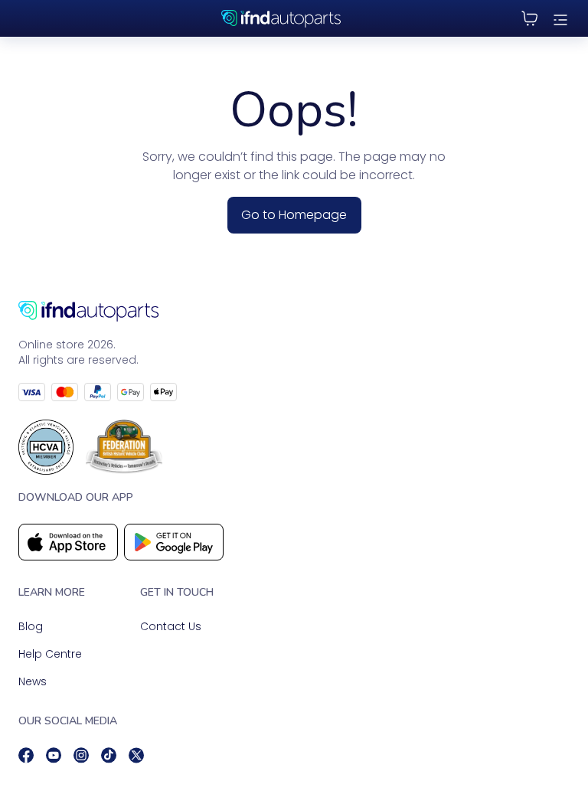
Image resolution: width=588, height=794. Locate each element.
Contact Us (170, 626)
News (32, 681)
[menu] (560, 18)
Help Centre (50, 654)
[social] (26, 755)
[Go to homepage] (294, 311)
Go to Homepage (294, 215)
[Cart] (529, 18)
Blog (30, 626)
